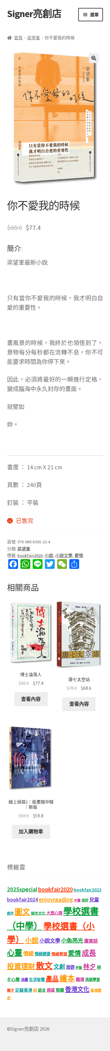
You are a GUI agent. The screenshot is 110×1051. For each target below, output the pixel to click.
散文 (44, 966)
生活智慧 (37, 979)
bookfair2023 (87, 890)
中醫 (77, 900)
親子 (10, 990)
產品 (52, 979)
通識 (51, 990)
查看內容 (31, 699)
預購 (60, 990)
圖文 (22, 912)
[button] (94, 58)
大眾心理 (54, 913)
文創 (59, 966)
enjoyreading (56, 899)
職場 (80, 979)
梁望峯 (33, 38)
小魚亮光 (72, 940)
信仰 (85, 900)
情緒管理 (59, 954)
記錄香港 (23, 990)
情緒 (28, 953)
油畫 (24, 979)
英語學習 (92, 979)
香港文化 (77, 989)
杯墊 (78, 968)
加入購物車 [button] (31, 831)
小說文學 (63, 555)
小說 (49, 555)
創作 (10, 913)
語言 (42, 990)
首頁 (18, 38)
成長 (89, 952)
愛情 (79, 555)
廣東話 (91, 941)
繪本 (67, 978)
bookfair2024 (22, 899)
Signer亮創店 (34, 14)
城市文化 (38, 913)
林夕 (89, 967)
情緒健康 (42, 954)
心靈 (14, 953)
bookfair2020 (29, 555)
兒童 (94, 900)
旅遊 (70, 967)
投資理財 (21, 966)
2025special (22, 889)
